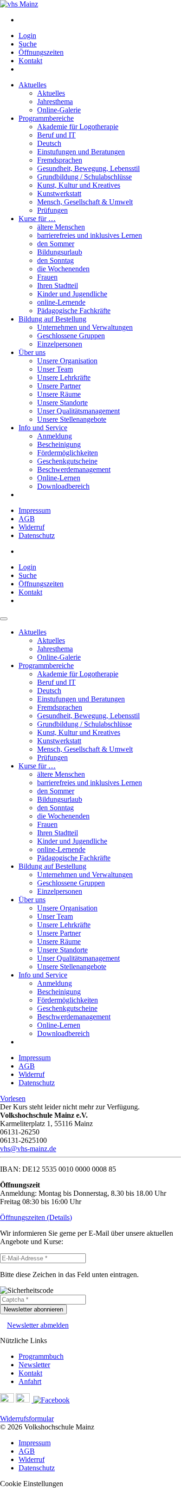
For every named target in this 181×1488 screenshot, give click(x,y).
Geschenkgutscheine (67, 461)
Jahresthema (55, 101)
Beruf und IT (56, 135)
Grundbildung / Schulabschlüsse (84, 177)
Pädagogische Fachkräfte (73, 311)
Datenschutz (37, 535)
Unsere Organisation (67, 361)
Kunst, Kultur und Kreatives (78, 185)
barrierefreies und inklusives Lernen (89, 235)
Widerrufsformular (27, 1418)
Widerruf (32, 527)
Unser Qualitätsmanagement (78, 411)
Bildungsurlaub (59, 252)
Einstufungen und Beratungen (81, 152)
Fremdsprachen (59, 160)
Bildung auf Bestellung (52, 319)
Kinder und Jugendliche (72, 294)
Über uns (32, 352)
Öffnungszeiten (41, 52)
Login (27, 35)
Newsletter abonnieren (33, 1309)
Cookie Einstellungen (31, 1484)
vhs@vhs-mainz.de (28, 1149)
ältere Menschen (61, 227)
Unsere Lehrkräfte (63, 377)
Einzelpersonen (59, 344)
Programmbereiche (46, 118)
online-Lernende (61, 302)
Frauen (47, 277)
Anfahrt (30, 1381)
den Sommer (55, 244)
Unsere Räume (59, 394)
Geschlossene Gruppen (71, 336)
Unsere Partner (59, 386)
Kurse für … (37, 219)
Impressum (35, 510)
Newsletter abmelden (38, 1325)
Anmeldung (54, 436)
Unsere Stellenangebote (71, 419)
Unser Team (55, 369)
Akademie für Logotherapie (77, 127)
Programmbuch (41, 1356)
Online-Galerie (59, 110)
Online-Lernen (58, 478)
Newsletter (34, 1365)
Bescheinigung (59, 444)
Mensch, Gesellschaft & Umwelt (85, 202)
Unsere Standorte (62, 402)
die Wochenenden (63, 269)
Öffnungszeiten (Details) (36, 1217)
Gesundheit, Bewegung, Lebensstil (88, 168)
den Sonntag (55, 260)
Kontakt (30, 61)
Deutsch (49, 143)
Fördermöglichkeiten (67, 453)
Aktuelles (32, 85)
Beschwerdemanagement (73, 469)
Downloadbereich (63, 486)
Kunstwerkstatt (59, 193)
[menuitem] (100, 20)
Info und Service (43, 428)
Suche (28, 44)
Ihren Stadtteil (57, 285)
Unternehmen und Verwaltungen (85, 327)
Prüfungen (52, 210)
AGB (27, 519)
